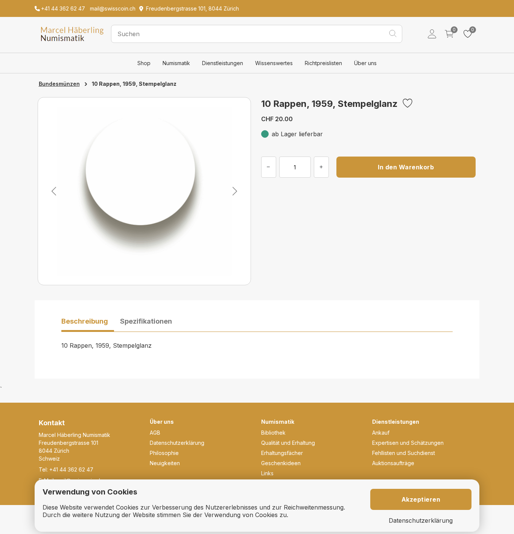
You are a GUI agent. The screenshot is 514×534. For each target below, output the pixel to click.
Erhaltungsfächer (282, 453)
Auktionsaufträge (393, 463)
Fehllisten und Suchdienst (403, 453)
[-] (268, 167)
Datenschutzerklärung (177, 443)
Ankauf (380, 432)
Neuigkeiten (165, 463)
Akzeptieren (421, 499)
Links (267, 473)
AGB (155, 432)
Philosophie (164, 453)
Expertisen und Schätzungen (408, 443)
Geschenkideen (281, 463)
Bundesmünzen (59, 84)
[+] (321, 167)
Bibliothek (273, 432)
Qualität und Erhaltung (288, 443)
